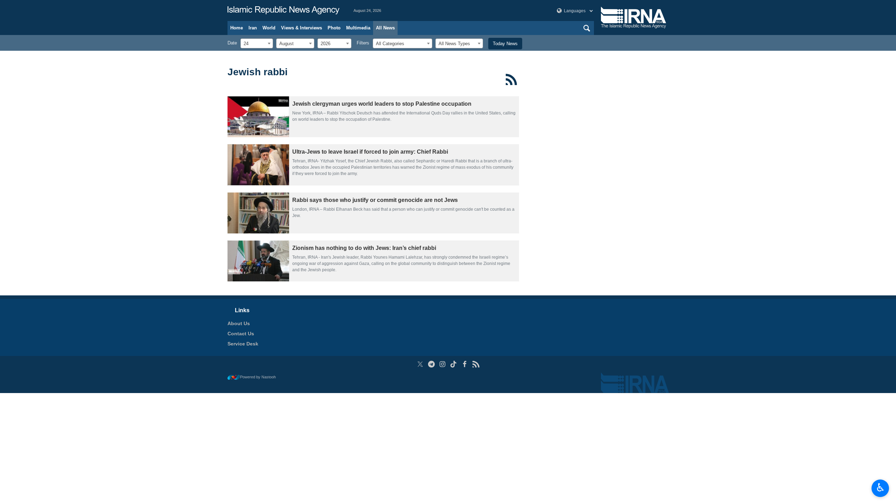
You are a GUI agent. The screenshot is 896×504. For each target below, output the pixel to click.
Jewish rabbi (257, 71)
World (268, 27)
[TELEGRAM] (431, 364)
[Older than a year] (258, 116)
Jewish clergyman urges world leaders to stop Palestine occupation (381, 104)
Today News (505, 43)
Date (232, 43)
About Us (238, 323)
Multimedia (358, 27)
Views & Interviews (301, 27)
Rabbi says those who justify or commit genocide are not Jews (375, 200)
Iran (252, 27)
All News (385, 27)
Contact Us (240, 333)
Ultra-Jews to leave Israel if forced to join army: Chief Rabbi (370, 152)
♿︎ (880, 487)
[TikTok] (453, 364)
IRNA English (283, 11)
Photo (334, 27)
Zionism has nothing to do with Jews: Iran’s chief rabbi (364, 248)
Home (236, 27)
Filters (363, 43)
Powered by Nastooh (258, 377)
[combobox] (256, 43)
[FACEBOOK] (464, 364)
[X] (420, 364)
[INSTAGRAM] (442, 364)
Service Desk (242, 343)
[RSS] (511, 79)
